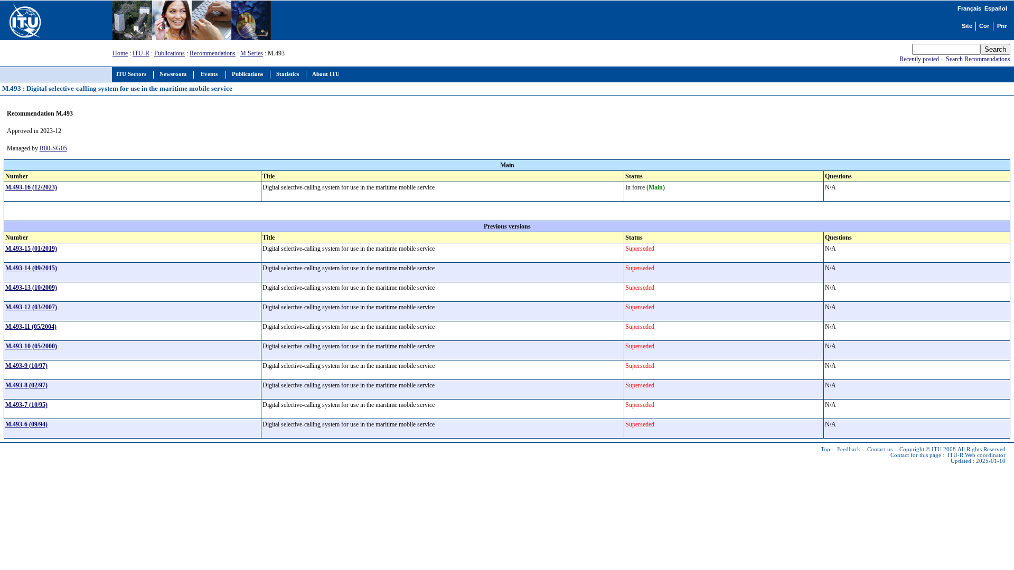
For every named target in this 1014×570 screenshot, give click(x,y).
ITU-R (141, 53)
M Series (251, 53)
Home (120, 53)
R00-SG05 (53, 148)
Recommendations (213, 53)
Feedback (848, 449)
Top (825, 449)
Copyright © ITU (920, 449)
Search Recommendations (978, 59)
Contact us (880, 449)
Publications (169, 53)
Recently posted (919, 59)
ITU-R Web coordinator (976, 455)
